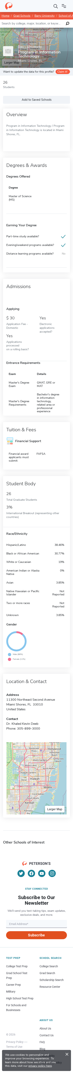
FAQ (42, 1042)
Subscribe (36, 935)
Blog (42, 1049)
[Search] (56, 6)
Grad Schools (21, 16)
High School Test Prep (19, 998)
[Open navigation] (64, 6)
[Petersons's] (8, 6)
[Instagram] (52, 873)
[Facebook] (31, 873)
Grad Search (47, 973)
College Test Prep (17, 966)
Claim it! (62, 72)
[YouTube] (41, 873)
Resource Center (50, 986)
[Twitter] (21, 873)
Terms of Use (14, 1046)
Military (10, 991)
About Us (45, 1028)
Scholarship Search (52, 980)
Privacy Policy (15, 1042)
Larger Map (54, 809)
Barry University (44, 16)
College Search (49, 966)
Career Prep (13, 984)
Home (5, 16)
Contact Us (47, 1035)
